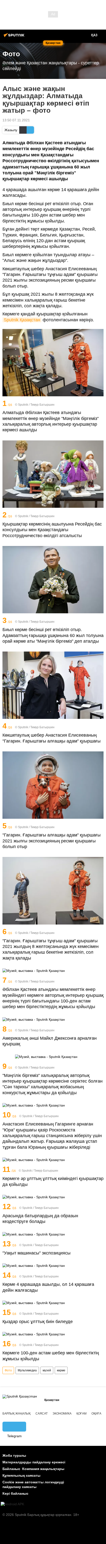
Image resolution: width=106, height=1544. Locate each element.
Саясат (41, 1413)
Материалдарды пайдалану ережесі (33, 1462)
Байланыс (11, 1469)
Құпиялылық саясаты (21, 1475)
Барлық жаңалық (16, 1413)
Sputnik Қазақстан (22, 319)
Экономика (62, 1413)
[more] (100, 403)
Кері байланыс (15, 1493)
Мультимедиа (27, 1370)
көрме (61, 1370)
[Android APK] (12, 1504)
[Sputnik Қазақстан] (14, 37)
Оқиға (96, 1413)
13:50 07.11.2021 (16, 120)
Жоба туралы (14, 1455)
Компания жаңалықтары (43, 1469)
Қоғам (81, 1413)
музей (47, 1370)
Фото (8, 1370)
